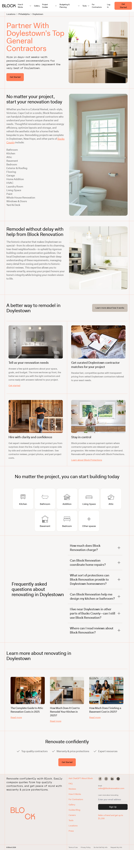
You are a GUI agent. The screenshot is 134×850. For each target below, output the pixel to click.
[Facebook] (100, 779)
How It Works (75, 794)
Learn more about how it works (110, 307)
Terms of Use (73, 847)
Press (71, 831)
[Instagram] (106, 779)
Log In (108, 5)
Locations (10, 14)
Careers (72, 815)
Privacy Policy (86, 847)
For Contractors (97, 5)
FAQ (70, 783)
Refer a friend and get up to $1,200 (110, 817)
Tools (71, 820)
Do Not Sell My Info (100, 847)
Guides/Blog (74, 809)
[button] (23, 813)
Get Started (123, 6)
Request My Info (116, 847)
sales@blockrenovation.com (111, 788)
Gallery (37, 6)
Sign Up (112, 806)
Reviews (72, 788)
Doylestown (37, 14)
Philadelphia (24, 14)
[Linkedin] (112, 779)
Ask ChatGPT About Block (81, 778)
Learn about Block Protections (86, 460)
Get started (14, 385)
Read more (16, 717)
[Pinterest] (118, 779)
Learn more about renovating (108, 795)
